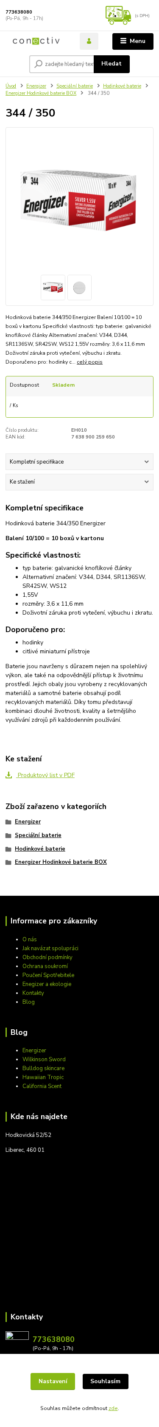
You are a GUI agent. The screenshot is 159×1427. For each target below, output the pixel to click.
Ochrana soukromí (45, 966)
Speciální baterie (74, 86)
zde (113, 1408)
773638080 (19, 12)
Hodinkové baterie (122, 86)
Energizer (36, 86)
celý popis (90, 362)
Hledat (111, 64)
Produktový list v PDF (45, 775)
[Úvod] (36, 41)
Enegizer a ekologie (46, 984)
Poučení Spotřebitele (48, 975)
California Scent (41, 1086)
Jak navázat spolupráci (50, 948)
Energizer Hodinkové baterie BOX (41, 93)
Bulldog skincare (43, 1068)
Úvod (11, 86)
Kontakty (33, 993)
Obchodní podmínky (47, 957)
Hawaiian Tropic (43, 1077)
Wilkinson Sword (44, 1059)
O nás (29, 939)
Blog (28, 1002)
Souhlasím (105, 1381)
